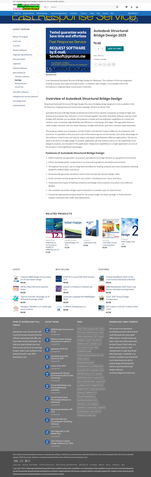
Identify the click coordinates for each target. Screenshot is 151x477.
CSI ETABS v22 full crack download (109, 244)
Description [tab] (51, 75)
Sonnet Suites (92, 407)
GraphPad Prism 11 (84, 366)
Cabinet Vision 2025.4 (93, 340)
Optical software (20, 68)
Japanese (17, 63)
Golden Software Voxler (86, 362)
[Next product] (131, 20)
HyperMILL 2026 (97, 370)
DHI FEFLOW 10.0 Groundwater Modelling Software (61, 421)
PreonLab (81, 392)
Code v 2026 (93, 347)
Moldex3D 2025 (83, 389)
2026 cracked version (85, 336)
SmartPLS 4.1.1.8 (83, 404)
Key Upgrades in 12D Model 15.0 (60, 432)
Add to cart (114, 48)
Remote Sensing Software (86, 396)
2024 (79, 329)
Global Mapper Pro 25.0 (72, 244)
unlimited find (19, 105)
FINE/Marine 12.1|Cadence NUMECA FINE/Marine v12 (52, 246)
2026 (101, 332)
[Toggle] (38, 45)
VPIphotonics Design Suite (87, 415)
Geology (50, 19)
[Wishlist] (126, 7)
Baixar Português (20, 36)
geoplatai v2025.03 (59, 349)
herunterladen (19, 59)
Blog (98, 13)
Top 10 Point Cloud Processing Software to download (61, 399)
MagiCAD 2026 (97, 385)
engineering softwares (22, 54)
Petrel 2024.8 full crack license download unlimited (61, 387)
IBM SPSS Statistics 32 (85, 374)
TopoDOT (102, 407)
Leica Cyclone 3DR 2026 (86, 381)
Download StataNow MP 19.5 (62, 410)
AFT (95, 336)
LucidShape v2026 (84, 385)
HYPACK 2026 (98, 366)
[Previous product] (136, 20)
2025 (102, 329)
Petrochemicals (41, 13)
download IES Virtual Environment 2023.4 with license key (62, 375)
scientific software (21, 92)
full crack (100, 355)
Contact (105, 13)
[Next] (138, 237)
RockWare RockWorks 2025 (87, 400)
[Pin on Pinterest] (109, 65)
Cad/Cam (17, 13)
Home (16, 19)
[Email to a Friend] (105, 65)
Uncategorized (19, 101)
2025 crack (81, 332)
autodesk (81, 340)
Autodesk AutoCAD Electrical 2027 (59, 357)
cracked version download (86, 355)
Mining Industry (21, 83)
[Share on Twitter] (100, 65)
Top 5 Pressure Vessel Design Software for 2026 (62, 442)
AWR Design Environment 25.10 (62, 330)
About (92, 13)
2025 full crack (92, 332)
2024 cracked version (90, 329)
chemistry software (22, 76)
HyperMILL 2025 (83, 370)
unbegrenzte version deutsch (25, 96)
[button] (132, 7)
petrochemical (32, 19)
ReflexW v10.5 (91, 392)
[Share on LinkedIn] (114, 65)
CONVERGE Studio (84, 351)
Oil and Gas (19, 87)
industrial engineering (58, 13)
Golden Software (83, 359)
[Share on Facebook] (96, 65)
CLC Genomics (82, 347)
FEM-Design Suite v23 (128, 243)
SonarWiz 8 (81, 407)
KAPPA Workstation (84, 377)
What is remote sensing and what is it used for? (61, 340)
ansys (101, 336)
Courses (83, 13)
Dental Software (20, 50)
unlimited (73, 13)
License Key (100, 381)
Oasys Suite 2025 (58, 366)
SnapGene (94, 404)
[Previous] (45, 237)
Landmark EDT (98, 377)
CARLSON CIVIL (90, 243)
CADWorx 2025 (83, 344)
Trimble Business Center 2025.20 (89, 411)
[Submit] (117, 7)
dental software (28, 13)
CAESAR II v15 (96, 344)
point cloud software (98, 389)
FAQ (112, 13)
